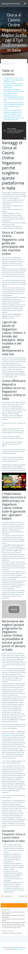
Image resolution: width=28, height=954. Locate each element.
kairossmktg (5, 63)
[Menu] (25, 3)
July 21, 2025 (12, 63)
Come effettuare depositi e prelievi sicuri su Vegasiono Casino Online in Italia (14, 99)
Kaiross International (10, 3)
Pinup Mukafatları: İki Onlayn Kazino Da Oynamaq (14, 922)
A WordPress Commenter (8, 933)
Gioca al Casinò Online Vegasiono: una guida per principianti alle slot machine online (13, 85)
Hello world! (19, 933)
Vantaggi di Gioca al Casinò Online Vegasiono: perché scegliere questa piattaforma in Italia (13, 80)
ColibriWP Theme (18, 949)
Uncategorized (5, 61)
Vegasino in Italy (9, 735)
